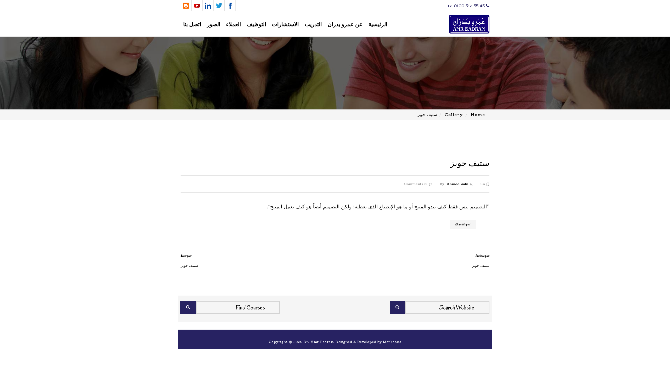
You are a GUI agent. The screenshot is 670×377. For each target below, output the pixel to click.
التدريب (313, 24)
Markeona (392, 341)
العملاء (233, 24)
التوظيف (256, 24)
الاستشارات (285, 24)
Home (478, 115)
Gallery (454, 115)
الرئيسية (377, 24)
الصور (213, 24)
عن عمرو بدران (345, 24)
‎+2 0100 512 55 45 (466, 6)
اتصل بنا (192, 24)
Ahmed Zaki (457, 183)
